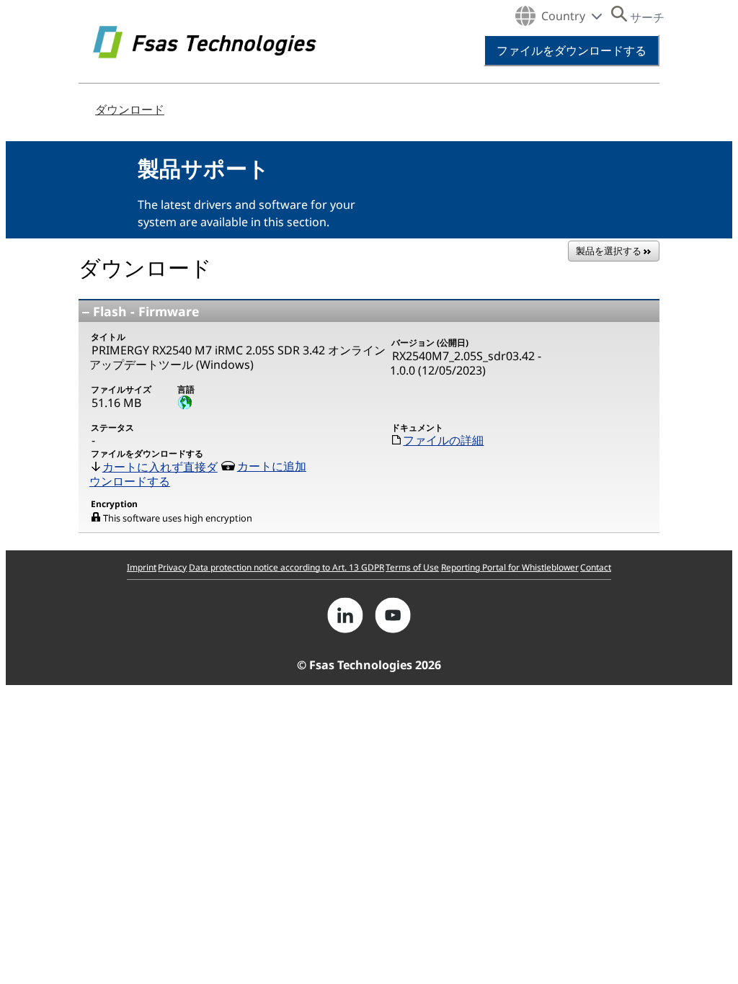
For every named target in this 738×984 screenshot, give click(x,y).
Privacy (172, 567)
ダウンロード (129, 109)
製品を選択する (610, 250)
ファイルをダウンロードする (571, 50)
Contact (595, 567)
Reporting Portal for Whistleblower (510, 567)
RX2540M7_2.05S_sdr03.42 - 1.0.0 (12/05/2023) (465, 363)
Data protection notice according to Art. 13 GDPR (286, 567)
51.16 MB (116, 403)
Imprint (141, 567)
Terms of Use (412, 567)
